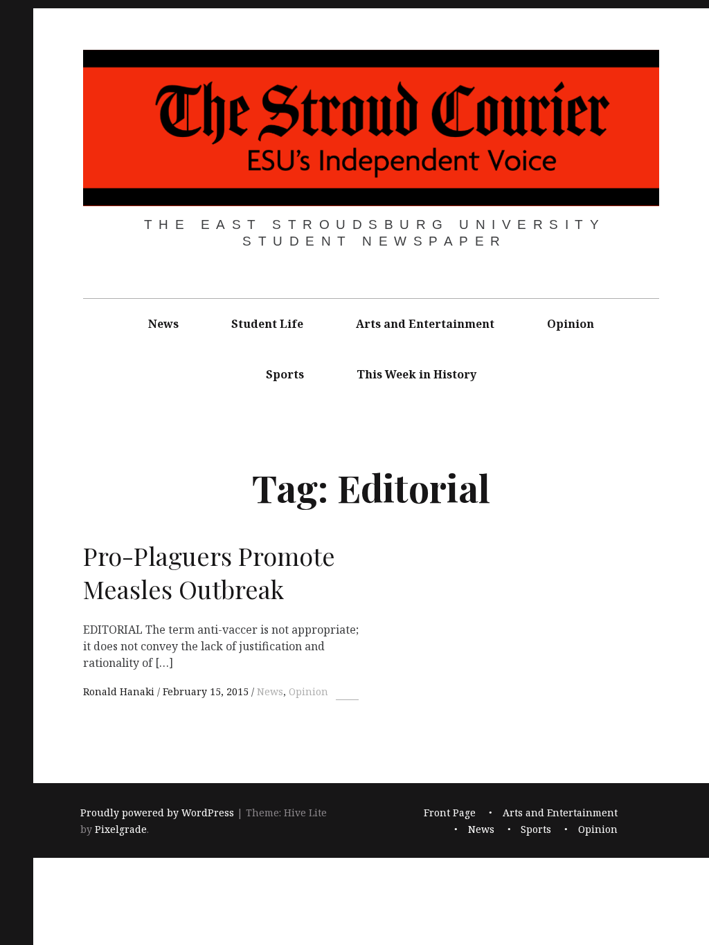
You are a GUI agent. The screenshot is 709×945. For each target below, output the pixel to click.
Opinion (570, 323)
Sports (285, 374)
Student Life (267, 323)
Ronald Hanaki (120, 691)
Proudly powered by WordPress (157, 813)
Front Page (450, 813)
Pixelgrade (121, 829)
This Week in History (416, 374)
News (163, 323)
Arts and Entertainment (425, 323)
